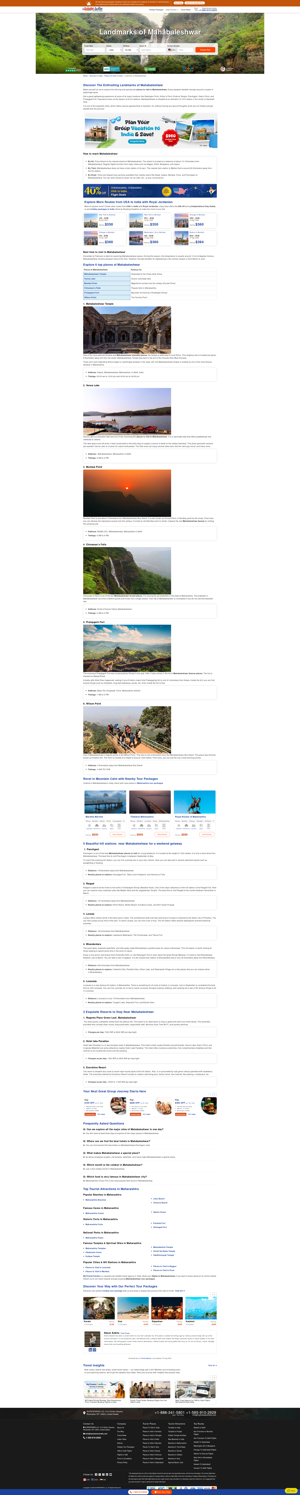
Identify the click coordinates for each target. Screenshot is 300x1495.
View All (179, 1290)
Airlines (120, 1443)
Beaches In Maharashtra (177, 1443)
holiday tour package (112, 1290)
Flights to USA (122, 1454)
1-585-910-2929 (93, 1437)
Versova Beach (160, 1202)
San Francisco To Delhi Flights (205, 1438)
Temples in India (174, 1427)
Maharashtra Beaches (96, 1199)
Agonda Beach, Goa (175, 1462)
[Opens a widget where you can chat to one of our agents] (291, 1491)
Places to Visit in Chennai (152, 1454)
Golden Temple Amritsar (177, 1435)
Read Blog (178, 3)
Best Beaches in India (176, 1439)
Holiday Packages (156, 9)
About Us (120, 1427)
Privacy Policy (122, 1462)
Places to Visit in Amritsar (152, 1431)
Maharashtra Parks (94, 1237)
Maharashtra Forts (94, 1224)
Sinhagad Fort (160, 1227)
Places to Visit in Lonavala (98, 1267)
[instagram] (94, 1350)
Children (126, 46)
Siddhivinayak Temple (163, 1255)
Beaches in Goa (174, 1458)
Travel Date (88, 46)
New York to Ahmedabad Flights (203, 1458)
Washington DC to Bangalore (204, 1446)
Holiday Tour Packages (125, 1447)
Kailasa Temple (93, 1256)
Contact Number (173, 46)
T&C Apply (101, 1114)
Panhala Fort (159, 1223)
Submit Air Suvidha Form (195, 3)
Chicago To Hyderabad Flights (205, 1450)
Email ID (143, 46)
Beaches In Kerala (175, 1451)
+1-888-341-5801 (170, 1412)
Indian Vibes (121, 1439)
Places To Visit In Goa (151, 1447)
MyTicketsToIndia (91, 1276)
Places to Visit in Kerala (151, 1451)
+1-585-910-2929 (201, 1412)
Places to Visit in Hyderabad (153, 1462)
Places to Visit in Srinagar (152, 1435)
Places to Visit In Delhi (151, 1439)
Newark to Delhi (199, 1427)
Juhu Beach (159, 1198)
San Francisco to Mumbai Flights (203, 1432)
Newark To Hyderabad (202, 1464)
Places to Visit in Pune (163, 1270)
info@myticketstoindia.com (204, 1415)
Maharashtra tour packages (150, 783)
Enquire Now (205, 50)
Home (85, 76)
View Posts (125, 1333)
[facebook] (97, 1474)
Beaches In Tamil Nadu (176, 1447)
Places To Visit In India (113, 76)
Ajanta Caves (159, 1212)
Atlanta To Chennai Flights (203, 1453)
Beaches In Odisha (175, 1454)
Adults (108, 46)
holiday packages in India (102, 209)
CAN (88, 1480)
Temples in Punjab (175, 1431)
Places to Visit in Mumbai (97, 1271)
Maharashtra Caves (95, 1213)
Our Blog (120, 1431)
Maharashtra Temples (96, 1248)
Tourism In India (96, 76)
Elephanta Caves (94, 1252)
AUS (96, 1480)
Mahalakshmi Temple (163, 1247)
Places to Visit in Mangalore (153, 1458)
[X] (100, 1474)
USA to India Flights (124, 1451)
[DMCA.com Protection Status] (172, 1488)
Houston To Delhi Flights (203, 1468)
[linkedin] (90, 1350)
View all (211, 1365)
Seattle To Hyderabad (202, 1442)
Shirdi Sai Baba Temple (164, 1251)
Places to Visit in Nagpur (165, 1266)
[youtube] (110, 1474)
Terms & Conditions (124, 1458)
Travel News (186, 9)
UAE (104, 1480)
